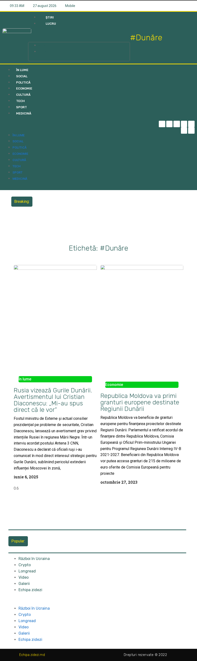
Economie (24, 88)
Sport (21, 107)
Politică (23, 82)
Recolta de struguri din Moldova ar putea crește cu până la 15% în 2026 (94, 198)
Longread (27, 571)
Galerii (24, 583)
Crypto (24, 565)
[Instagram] (184, 124)
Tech (20, 101)
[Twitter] (176, 124)
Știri (50, 17)
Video (23, 577)
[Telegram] (169, 124)
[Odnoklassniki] (191, 130)
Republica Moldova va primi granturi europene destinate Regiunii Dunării (139, 402)
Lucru (51, 23)
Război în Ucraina (34, 558)
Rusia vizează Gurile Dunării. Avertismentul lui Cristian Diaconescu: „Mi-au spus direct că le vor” (53, 400)
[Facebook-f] (162, 124)
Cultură (23, 94)
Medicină (23, 113)
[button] (79, 36)
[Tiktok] (191, 124)
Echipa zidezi (30, 590)
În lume (22, 70)
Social (21, 76)
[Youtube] (184, 130)
